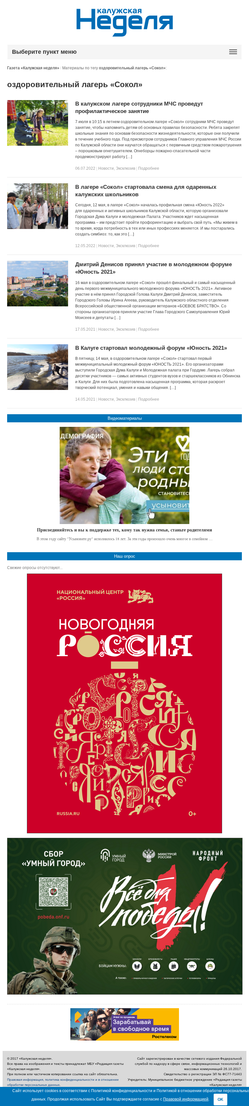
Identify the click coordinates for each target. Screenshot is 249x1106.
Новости (106, 168)
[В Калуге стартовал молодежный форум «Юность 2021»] (37, 388)
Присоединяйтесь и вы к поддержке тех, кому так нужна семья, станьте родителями (124, 529)
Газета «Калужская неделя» (33, 68)
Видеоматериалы (125, 418)
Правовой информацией (185, 1099)
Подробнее (148, 168)
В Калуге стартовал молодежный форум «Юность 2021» (151, 348)
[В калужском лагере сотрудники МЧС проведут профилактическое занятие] (37, 144)
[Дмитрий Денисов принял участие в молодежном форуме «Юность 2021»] (37, 305)
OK (220, 1099)
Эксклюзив (125, 168)
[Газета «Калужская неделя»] (124, 33)
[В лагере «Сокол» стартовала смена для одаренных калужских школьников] (37, 227)
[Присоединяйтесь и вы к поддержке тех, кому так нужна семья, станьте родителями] (124, 475)
